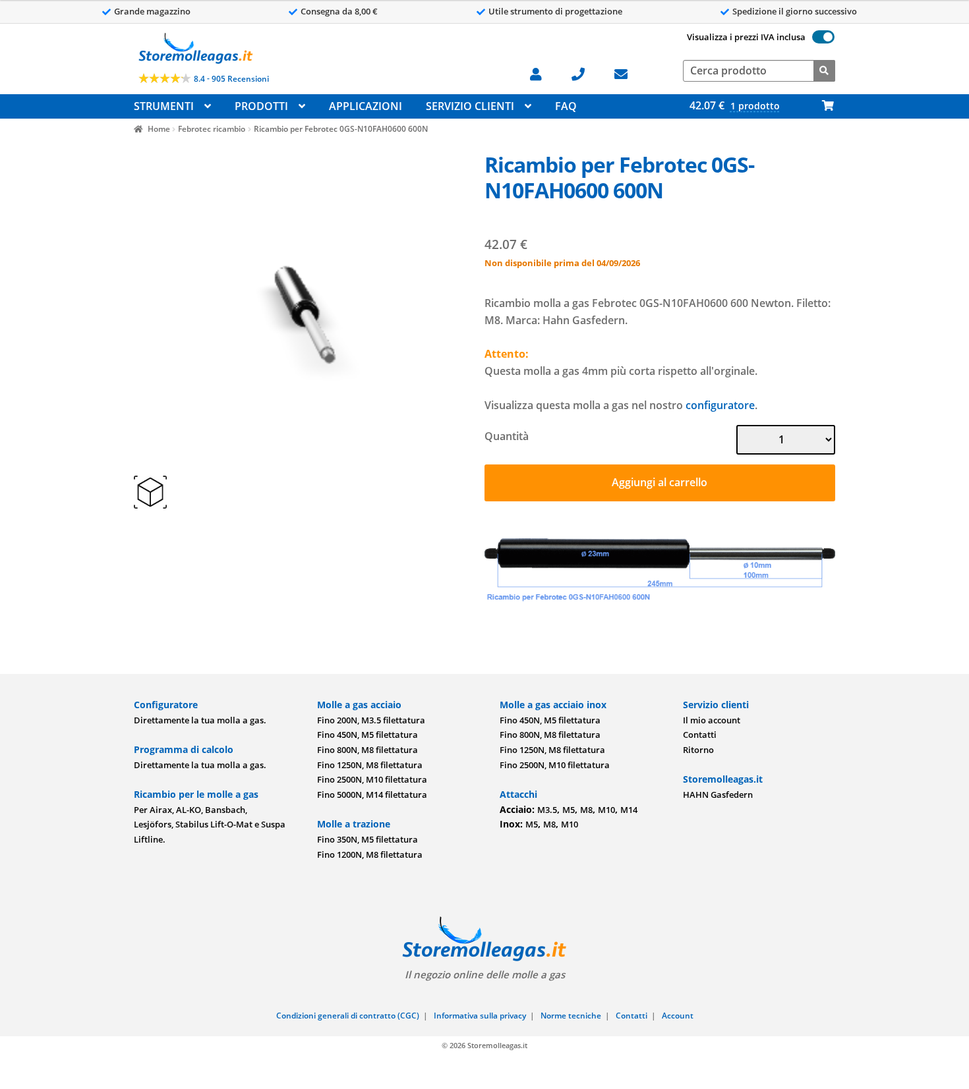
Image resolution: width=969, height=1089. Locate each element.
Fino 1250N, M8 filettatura (370, 765)
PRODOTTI (261, 106)
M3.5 (547, 810)
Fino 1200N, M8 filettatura (370, 854)
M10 (606, 810)
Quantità (506, 436)
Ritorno (698, 750)
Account (677, 1015)
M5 (568, 810)
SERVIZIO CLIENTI (470, 106)
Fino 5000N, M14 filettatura (372, 794)
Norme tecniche (571, 1015)
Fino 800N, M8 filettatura (367, 750)
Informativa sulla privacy (480, 1015)
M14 (628, 810)
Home (158, 128)
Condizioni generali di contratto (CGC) (347, 1015)
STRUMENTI (164, 106)
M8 (586, 810)
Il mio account (711, 720)
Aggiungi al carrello (659, 482)
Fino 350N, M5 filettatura (367, 839)
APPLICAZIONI (365, 106)
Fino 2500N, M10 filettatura (372, 779)
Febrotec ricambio (211, 128)
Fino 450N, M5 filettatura (367, 734)
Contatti (700, 734)
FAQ (566, 106)
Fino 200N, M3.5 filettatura (371, 720)
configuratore (720, 405)
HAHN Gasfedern (718, 794)
